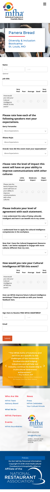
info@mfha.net (34, 435)
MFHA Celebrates (34, 403)
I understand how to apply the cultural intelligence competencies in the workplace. (24, 230)
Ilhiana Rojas (8, 137)
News (30, 396)
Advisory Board (11, 403)
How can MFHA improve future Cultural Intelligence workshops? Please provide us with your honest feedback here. (24, 297)
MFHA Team (10, 401)
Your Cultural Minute (36, 406)
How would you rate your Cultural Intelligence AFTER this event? (8, 282)
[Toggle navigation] (44, 4)
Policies (25, 458)
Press (29, 401)
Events (8, 422)
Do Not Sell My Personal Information (25, 461)
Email (5, 324)
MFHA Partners (13, 415)
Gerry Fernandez (9, 126)
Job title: (6, 78)
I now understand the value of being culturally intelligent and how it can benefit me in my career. (24, 217)
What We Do (10, 409)
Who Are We (11, 396)
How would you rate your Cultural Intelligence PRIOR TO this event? (9, 101)
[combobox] (25, 130)
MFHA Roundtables (13, 426)
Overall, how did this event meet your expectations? (24, 149)
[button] (6, 366)
